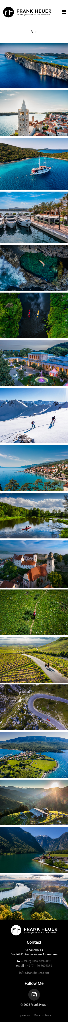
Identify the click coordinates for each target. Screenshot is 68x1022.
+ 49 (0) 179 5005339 (38, 966)
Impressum (24, 1015)
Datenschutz (42, 1015)
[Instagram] (34, 995)
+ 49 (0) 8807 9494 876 (36, 961)
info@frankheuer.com (34, 973)
